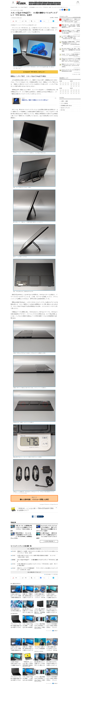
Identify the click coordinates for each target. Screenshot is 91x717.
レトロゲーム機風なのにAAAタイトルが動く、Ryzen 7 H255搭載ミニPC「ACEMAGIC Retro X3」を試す (71, 37)
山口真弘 (52, 17)
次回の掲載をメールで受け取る (52, 574)
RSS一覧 (63, 110)
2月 (65, 84)
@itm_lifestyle (65, 9)
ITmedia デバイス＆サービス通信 (60, 9)
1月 (68, 84)
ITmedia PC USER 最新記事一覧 (67, 9)
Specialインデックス (65, 107)
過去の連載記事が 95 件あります (34, 572)
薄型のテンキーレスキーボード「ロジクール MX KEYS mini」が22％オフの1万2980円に (71, 65)
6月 (76, 84)
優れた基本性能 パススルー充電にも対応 (34, 499)
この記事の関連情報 (48, 541)
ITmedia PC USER (14, 7)
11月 (63, 90)
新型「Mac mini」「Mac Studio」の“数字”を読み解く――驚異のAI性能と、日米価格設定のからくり (71, 26)
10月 (65, 90)
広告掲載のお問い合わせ (66, 105)
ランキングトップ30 (76, 74)
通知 (26, 21)
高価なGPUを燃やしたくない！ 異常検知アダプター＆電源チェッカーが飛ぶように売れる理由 (71, 32)
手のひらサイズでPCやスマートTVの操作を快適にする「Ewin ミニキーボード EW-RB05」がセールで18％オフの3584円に (71, 60)
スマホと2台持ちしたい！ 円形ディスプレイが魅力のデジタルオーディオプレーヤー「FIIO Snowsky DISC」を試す (71, 20)
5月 (78, 84)
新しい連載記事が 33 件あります (34, 548)
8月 (71, 84)
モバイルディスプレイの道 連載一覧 (21, 546)
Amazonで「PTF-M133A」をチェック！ (35, 71)
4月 (60, 84)
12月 (60, 90)
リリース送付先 (64, 103)
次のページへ (40, 516)
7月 (73, 84)
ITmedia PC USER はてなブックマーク (69, 9)
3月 (63, 84)
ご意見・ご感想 (64, 101)
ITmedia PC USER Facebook (62, 9)
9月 (68, 90)
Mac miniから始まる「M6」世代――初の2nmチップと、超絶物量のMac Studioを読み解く (71, 50)
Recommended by (49, 630)
